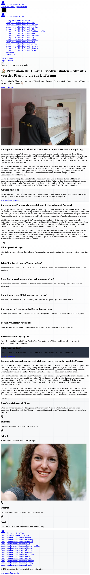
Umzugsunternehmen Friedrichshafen (19, 21)
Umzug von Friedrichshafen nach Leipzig (21, 37)
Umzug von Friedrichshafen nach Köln (20, 29)
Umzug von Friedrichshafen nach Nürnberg (22, 48)
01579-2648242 (7, 7)
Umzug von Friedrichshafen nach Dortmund (22, 40)
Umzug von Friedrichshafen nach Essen (20, 42)
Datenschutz (10, 54)
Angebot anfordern (20, 7)
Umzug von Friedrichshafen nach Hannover (22, 46)
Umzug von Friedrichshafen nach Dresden (21, 50)
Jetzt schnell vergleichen (10, 200)
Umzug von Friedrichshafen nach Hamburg (22, 25)
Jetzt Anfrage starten (8, 356)
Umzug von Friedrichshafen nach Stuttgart (21, 33)
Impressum (10, 52)
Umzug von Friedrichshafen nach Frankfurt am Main (25, 31)
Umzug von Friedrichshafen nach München (22, 27)
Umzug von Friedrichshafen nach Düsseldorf (22, 35)
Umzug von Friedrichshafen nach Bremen (21, 44)
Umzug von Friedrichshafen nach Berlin (20, 23)
